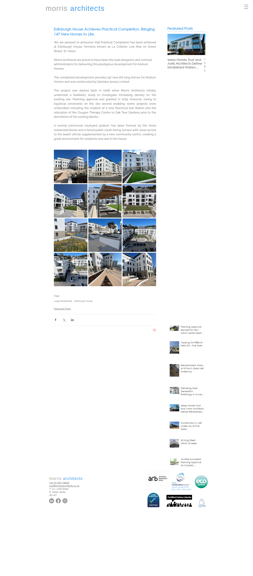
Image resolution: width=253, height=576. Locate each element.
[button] (246, 7)
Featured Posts (62, 308)
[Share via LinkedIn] (72, 319)
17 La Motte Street (58, 488)
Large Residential (63, 301)
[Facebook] (58, 500)
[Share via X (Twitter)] (64, 319)
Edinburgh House (83, 301)
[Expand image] (70, 166)
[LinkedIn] (51, 500)
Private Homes (175, 59)
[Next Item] (199, 44)
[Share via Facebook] (55, 319)
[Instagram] (64, 500)
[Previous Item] (173, 44)
